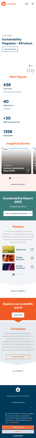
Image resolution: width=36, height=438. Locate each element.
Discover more (10, 49)
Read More (18, 315)
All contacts (18, 371)
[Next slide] (32, 70)
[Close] (31, 407)
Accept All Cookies (18, 427)
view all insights (18, 184)
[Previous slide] (28, 70)
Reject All (18, 431)
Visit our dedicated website (16, 213)
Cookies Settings (18, 436)
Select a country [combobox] (18, 357)
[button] (10, 178)
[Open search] (26, 3)
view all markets (18, 291)
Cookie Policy (14, 422)
